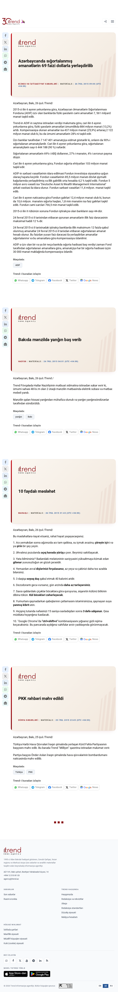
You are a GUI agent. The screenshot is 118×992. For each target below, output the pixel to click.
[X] (20, 961)
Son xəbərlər (9, 894)
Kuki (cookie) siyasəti (14, 943)
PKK (30, 772)
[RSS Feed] (47, 961)
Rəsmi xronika (10, 899)
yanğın (18, 417)
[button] (5, 35)
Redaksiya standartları (72, 908)
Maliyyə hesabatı (69, 917)
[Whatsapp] (6, 961)
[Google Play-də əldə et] (40, 974)
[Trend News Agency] (12, 851)
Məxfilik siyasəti (11, 934)
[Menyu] (112, 21)
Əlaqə (64, 903)
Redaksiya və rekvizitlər (72, 899)
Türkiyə (19, 772)
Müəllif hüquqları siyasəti (15, 938)
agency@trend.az (11, 879)
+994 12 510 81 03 (12, 875)
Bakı (30, 417)
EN (100, 986)
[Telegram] (33, 961)
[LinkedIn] (40, 961)
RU (111, 986)
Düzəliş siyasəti (68, 912)
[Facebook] (13, 961)
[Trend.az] (13, 21)
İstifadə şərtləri (11, 929)
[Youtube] (27, 961)
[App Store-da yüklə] (16, 974)
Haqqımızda (67, 894)
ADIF (17, 265)
